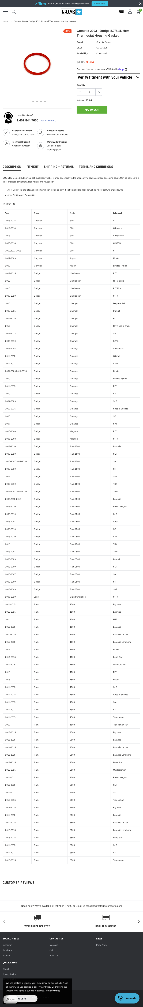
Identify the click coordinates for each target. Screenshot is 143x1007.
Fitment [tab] (33, 167)
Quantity (81, 85)
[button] (121, 11)
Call (51, 950)
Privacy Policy (9, 974)
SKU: (79, 48)
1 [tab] (29, 101)
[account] (130, 11)
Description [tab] (12, 167)
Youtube (6, 955)
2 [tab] (33, 101)
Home (5, 21)
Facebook (7, 950)
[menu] (5, 11)
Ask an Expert (47, 120)
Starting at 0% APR (76, 3)
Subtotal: (81, 100)
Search (6, 969)
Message (54, 945)
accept (21, 999)
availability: (82, 53)
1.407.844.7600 (27, 120)
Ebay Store (101, 945)
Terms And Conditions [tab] (96, 167)
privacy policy (53, 991)
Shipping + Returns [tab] (59, 167)
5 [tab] (45, 101)
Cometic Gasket (103, 42)
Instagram (7, 945)
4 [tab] (41, 101)
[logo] (71, 11)
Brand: (80, 42)
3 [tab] (37, 101)
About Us (54, 955)
